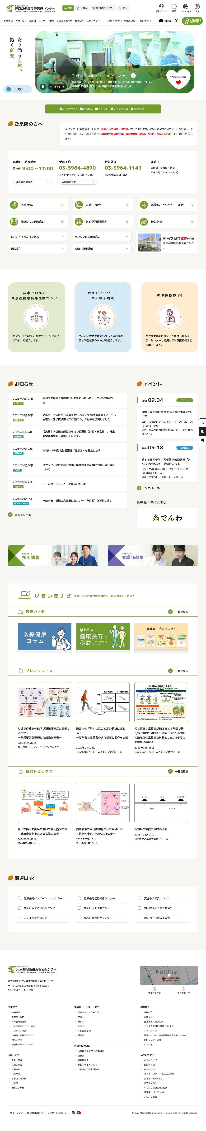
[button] (51, 87)
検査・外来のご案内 (87, 1064)
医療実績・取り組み (153, 1021)
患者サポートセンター (22, 1044)
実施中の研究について (157, 898)
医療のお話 (149, 1064)
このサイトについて (56, 1112)
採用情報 (144, 20)
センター (82, 1026)
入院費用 (16, 1069)
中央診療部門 (84, 1030)
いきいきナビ (93, 21)
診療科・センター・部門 (41, 21)
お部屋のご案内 (19, 1078)
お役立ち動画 (150, 1096)
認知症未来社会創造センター (40, 908)
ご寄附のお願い (178, 77)
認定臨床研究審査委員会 (158, 908)
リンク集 (148, 1044)
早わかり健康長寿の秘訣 (155, 1087)
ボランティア (150, 1030)
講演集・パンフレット (154, 1092)
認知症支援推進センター (98, 917)
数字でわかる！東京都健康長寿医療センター (165, 1035)
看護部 (81, 1035)
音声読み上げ (202, 440)
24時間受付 (195, 20)
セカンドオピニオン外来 (23, 1026)
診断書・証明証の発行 (22, 1035)
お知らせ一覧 (23, 514)
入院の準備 (17, 1064)
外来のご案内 (18, 1016)
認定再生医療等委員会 (157, 917)
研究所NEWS (150, 1082)
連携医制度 (83, 1060)
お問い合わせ (113, 20)
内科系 (81, 1016)
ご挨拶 (81, 1055)
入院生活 (16, 1073)
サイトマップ (16, 1112)
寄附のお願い (130, 20)
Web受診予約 (69, 181)
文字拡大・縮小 (202, 422)
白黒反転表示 (202, 431)
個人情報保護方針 (35, 1112)
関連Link (139, 108)
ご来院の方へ (70, 108)
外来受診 (8, 21)
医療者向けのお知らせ (88, 1069)
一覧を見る (181, 612)
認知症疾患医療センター (98, 908)
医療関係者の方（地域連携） (91, 1051)
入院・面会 (21, 21)
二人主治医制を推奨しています (158, 1026)
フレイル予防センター (37, 917)
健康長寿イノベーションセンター (43, 898)
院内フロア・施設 (152, 1039)
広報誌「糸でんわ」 (153, 1078)
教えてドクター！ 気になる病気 (159, 1073)
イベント (103, 108)
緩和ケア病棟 (18, 1087)
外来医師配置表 (24, 181)
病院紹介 (79, 21)
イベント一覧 (152, 488)
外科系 (81, 1021)
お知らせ (88, 108)
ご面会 (15, 1082)
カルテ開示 (17, 1039)
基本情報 (148, 1016)
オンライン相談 (19, 1030)
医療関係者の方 (64, 21)
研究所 (19, 89)
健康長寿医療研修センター (99, 898)
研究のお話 (149, 1069)
